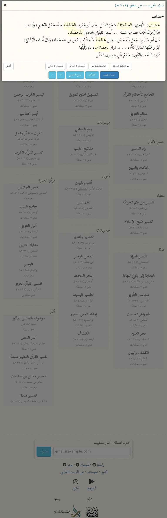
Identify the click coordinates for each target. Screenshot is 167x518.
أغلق (8, 66)
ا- (52, 74)
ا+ (61, 74)
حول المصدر (109, 74)
